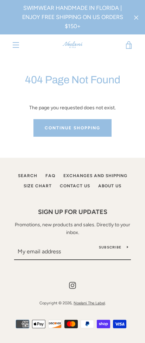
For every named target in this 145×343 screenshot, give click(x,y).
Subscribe (110, 247)
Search (27, 175)
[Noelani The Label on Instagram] (72, 285)
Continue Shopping (72, 127)
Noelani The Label (89, 302)
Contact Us (75, 185)
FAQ (50, 175)
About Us (109, 185)
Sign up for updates (72, 212)
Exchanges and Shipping (95, 175)
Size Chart (38, 185)
